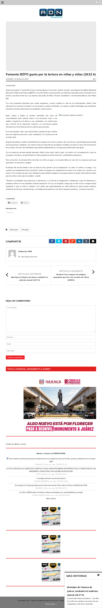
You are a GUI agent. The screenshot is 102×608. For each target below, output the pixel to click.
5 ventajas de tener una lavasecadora (51, 478)
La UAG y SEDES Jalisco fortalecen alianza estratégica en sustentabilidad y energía (51, 492)
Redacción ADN (22, 79)
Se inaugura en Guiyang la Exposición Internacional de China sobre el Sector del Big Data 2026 (51, 485)
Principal (25, 230)
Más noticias (51, 499)
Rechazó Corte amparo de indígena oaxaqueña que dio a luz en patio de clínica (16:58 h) (71, 277)
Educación (14, 230)
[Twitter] (96, 2)
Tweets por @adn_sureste (16, 444)
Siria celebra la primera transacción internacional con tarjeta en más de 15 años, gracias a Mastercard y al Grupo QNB (52, 460)
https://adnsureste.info (29, 257)
